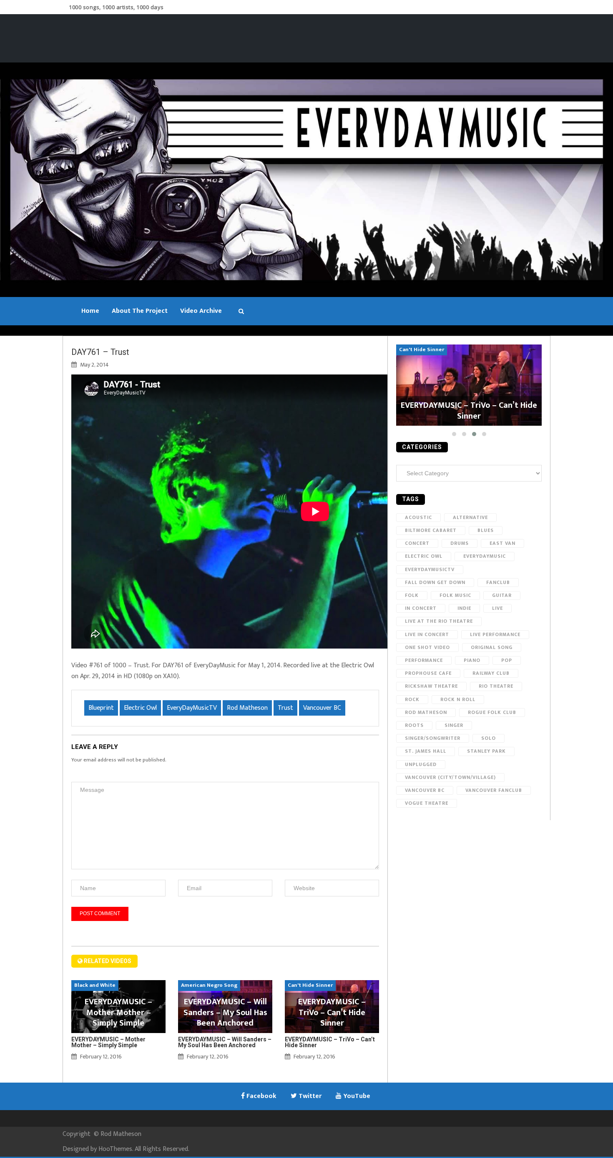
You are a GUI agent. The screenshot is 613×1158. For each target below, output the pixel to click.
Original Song (492, 647)
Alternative (470, 517)
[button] (454, 434)
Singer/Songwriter (432, 738)
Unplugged (421, 764)
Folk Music (455, 595)
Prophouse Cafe (428, 673)
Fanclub (498, 582)
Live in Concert (427, 634)
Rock (412, 699)
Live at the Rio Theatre (439, 621)
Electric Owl (140, 708)
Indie (464, 608)
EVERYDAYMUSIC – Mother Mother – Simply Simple (108, 1042)
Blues (485, 530)
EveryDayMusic (484, 556)
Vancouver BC (322, 708)
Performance (424, 660)
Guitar (502, 595)
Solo (488, 738)
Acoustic (418, 517)
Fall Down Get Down (435, 582)
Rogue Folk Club (492, 712)
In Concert (421, 608)
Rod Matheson (247, 708)
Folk (412, 595)
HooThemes (115, 1149)
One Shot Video (427, 647)
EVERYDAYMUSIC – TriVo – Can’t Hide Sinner (330, 1042)
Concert (417, 543)
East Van (502, 543)
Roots (414, 725)
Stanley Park (486, 751)
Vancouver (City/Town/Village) (450, 777)
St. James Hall (425, 751)
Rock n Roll (457, 699)
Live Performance (495, 634)
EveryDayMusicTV (192, 708)
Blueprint (101, 708)
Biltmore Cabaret (431, 530)
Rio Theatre (496, 686)
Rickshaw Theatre (431, 686)
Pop (506, 660)
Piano (472, 660)
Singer (454, 725)
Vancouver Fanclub (493, 790)
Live (497, 608)
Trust (285, 708)
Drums (459, 543)
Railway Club (491, 673)
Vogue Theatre (426, 803)
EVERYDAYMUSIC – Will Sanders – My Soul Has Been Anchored (224, 1042)
